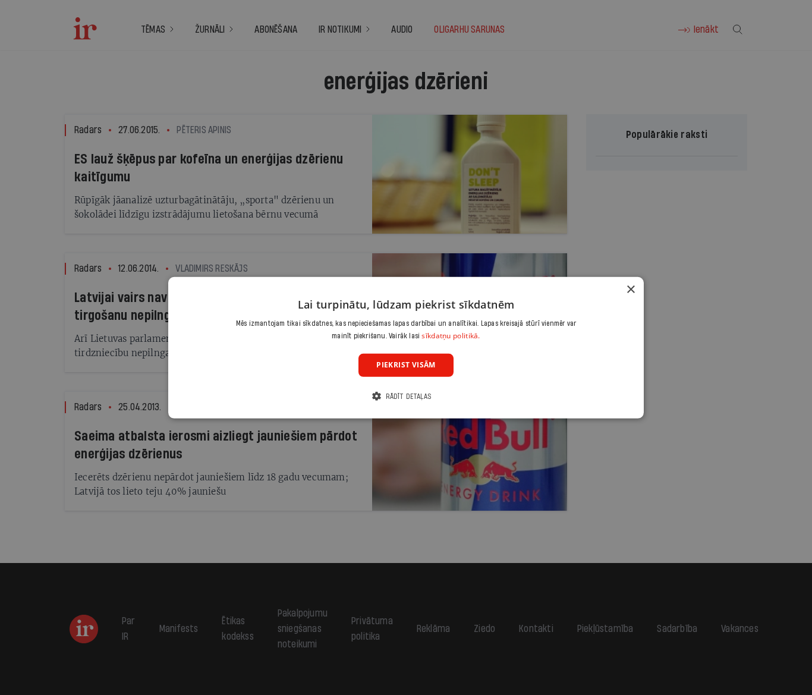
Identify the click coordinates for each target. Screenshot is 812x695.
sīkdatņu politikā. (450, 336)
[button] (406, 396)
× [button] (630, 289)
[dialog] (406, 347)
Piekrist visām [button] (406, 365)
